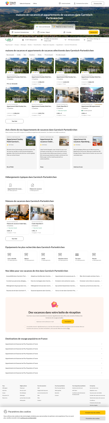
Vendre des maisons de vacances (97, 398)
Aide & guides (58, 390)
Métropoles (22, 400)
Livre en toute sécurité (42, 393)
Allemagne (23, 44)
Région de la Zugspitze (48, 44)
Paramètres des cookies (93, 418)
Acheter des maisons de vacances (97, 395)
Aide (38, 395)
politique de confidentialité (28, 418)
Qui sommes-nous (94, 388)
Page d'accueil (9, 44)
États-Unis (4, 398)
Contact (39, 400)
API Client (74, 390)
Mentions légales (94, 405)
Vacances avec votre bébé (96, 393)
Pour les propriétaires (60, 388)
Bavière (30, 44)
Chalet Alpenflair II (62, 106)
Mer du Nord (23, 390)
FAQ (38, 398)
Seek (38, 388)
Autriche (4, 390)
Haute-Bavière (37, 44)
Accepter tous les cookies (92, 412)
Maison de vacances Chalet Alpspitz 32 (18, 223)
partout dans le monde (25, 398)
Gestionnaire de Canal (77, 388)
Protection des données (95, 402)
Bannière (57, 393)
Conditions (92, 400)
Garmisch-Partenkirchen (71, 44)
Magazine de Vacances (42, 390)
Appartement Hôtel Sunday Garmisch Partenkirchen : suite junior (76, 77)
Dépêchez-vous (93, 390)
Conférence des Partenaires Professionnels (78, 393)
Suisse (3, 393)
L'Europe (16, 44)
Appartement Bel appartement (90, 106)
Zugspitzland (59, 44)
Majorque (22, 388)
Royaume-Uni (5, 395)
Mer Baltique (23, 393)
